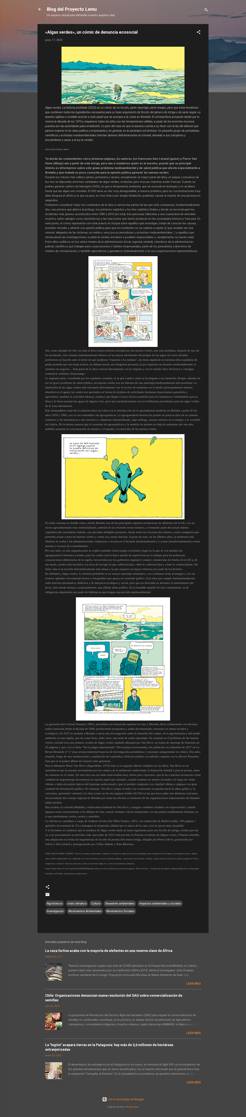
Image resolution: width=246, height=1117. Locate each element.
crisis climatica (76, 903)
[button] (198, 33)
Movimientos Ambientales (85, 911)
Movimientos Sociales (120, 911)
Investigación (55, 911)
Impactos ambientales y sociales (160, 903)
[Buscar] (206, 10)
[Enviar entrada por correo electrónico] (47, 896)
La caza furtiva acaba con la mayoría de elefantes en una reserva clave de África (108, 951)
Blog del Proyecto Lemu (72, 9)
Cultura (95, 903)
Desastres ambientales (119, 903)
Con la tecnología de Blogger (125, 1099)
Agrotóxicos (54, 903)
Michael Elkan (132, 1107)
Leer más (193, 983)
